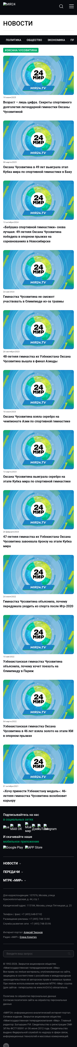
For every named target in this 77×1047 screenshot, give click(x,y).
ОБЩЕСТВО (34, 40)
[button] (12, 863)
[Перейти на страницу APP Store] (33, 849)
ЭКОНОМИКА (56, 40)
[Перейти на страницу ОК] (21, 827)
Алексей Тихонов (33, 932)
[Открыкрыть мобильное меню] (71, 6)
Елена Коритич (28, 937)
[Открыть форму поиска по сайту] (61, 6)
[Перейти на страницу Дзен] (35, 827)
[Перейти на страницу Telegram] (50, 827)
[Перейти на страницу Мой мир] (28, 827)
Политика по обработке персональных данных (29, 996)
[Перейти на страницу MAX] (13, 827)
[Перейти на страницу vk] (6, 827)
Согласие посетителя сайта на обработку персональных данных (35, 1002)
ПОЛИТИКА (13, 40)
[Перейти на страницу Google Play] (13, 849)
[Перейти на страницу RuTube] (43, 827)
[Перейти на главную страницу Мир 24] (9, 6)
